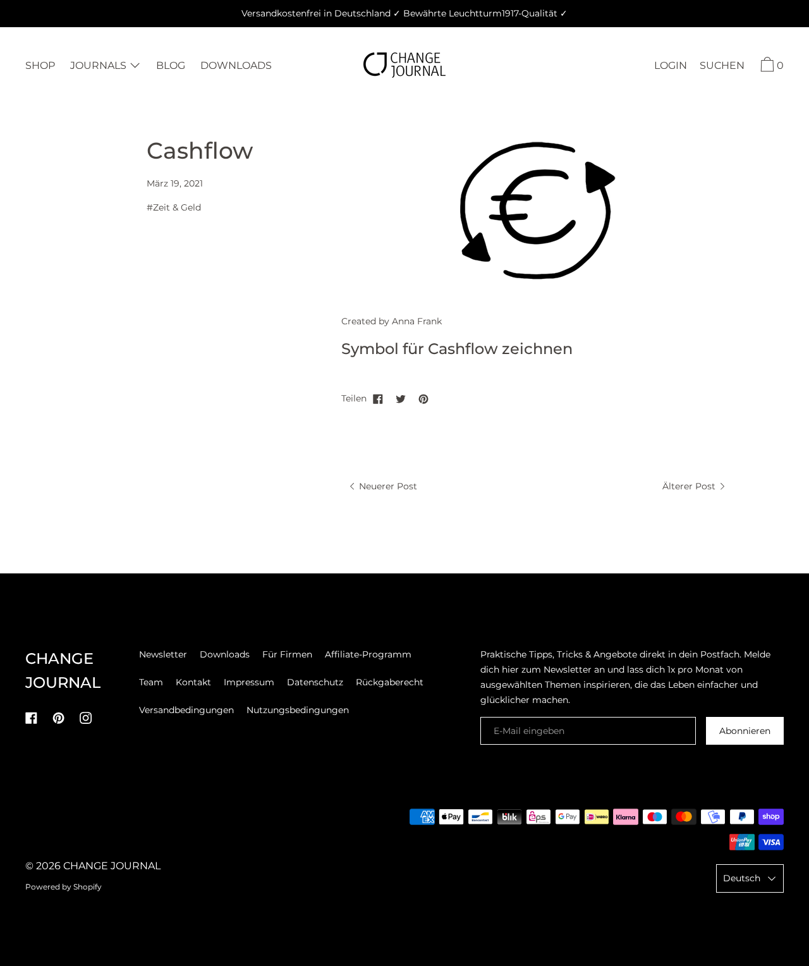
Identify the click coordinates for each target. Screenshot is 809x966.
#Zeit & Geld (174, 207)
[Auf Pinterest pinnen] (423, 398)
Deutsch (741, 878)
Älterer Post (690, 486)
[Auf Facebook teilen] (378, 398)
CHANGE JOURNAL (112, 866)
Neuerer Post (386, 486)
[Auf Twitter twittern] (400, 398)
